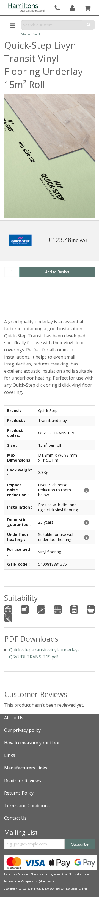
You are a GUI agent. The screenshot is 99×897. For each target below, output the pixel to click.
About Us (13, 718)
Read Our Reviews (22, 780)
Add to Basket (57, 272)
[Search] (88, 25)
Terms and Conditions (27, 806)
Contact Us (15, 818)
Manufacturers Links (25, 768)
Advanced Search (31, 34)
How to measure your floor (32, 743)
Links (9, 755)
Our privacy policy (22, 730)
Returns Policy (19, 793)
